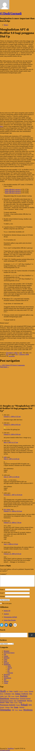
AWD (9, 666)
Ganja (2, 696)
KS (8, 671)
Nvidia (20, 702)
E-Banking (7, 693)
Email (2, 593)
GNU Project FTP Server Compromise (12, 365)
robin (5, 457)
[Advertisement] (17, 92)
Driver (1, 693)
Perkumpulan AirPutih (10, 617)
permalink (12, 356)
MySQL (16, 702)
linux (1, 126)
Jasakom (6, 614)
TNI (13, 710)
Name (2, 589)
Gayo (5, 696)
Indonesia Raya (14, 698)
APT (16, 354)
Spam (16, 707)
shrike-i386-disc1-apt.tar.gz (13, 189)
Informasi (6, 658)
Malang (29, 700)
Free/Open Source (9, 652)
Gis (9, 696)
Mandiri (2, 702)
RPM (27, 354)
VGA (16, 710)
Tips (7, 354)
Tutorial (6, 681)
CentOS (16, 691)
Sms (11, 707)
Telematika (5, 709)
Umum (6, 683)
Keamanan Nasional (25, 698)
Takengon (21, 707)
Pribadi (24, 704)
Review (6, 676)
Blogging (6, 651)
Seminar (7, 707)
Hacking (23, 696)
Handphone (4, 698)
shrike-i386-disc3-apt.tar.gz (13, 193)
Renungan (7, 674)
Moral (11, 702)
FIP (8, 669)
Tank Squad (4, 367)
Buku (11, 691)
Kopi (15, 700)
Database (26, 691)
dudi (20, 352)
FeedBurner (24, 693)
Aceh (3, 690)
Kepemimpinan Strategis (6, 700)
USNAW (10, 673)
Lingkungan (21, 700)
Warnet (20, 710)
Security (2, 707)
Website (2, 596)
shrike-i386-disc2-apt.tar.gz (13, 191)
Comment (3, 574)
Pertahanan (7, 664)
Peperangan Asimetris (7, 705)
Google (17, 696)
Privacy (6, 25)
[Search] (31, 635)
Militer (7, 702)
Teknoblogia (7, 678)
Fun (5, 654)
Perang (18, 705)
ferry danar (7, 509)
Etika (13, 693)
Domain (31, 691)
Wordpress (28, 710)
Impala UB (7, 610)
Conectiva (22, 354)
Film (30, 694)
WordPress (10, 748)
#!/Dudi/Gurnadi (11, 13)
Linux (5, 659)
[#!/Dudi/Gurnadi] (4, 9)
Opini (5, 661)
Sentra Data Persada (10, 620)
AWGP (9, 668)
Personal (6, 663)
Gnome (6, 656)
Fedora (17, 694)
